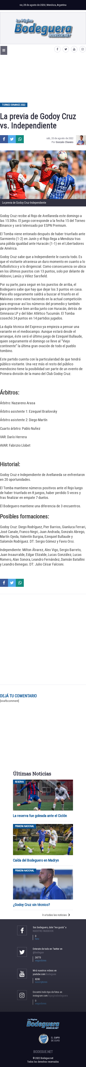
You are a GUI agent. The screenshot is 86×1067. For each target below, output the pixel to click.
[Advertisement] (43, 78)
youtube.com (44, 974)
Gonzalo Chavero (64, 142)
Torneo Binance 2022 (13, 104)
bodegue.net (43, 1052)
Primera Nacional (24, 826)
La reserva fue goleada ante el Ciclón (40, 816)
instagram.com (50, 995)
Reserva (19, 781)
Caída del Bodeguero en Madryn (36, 860)
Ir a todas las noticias (54, 915)
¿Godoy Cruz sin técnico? (32, 905)
